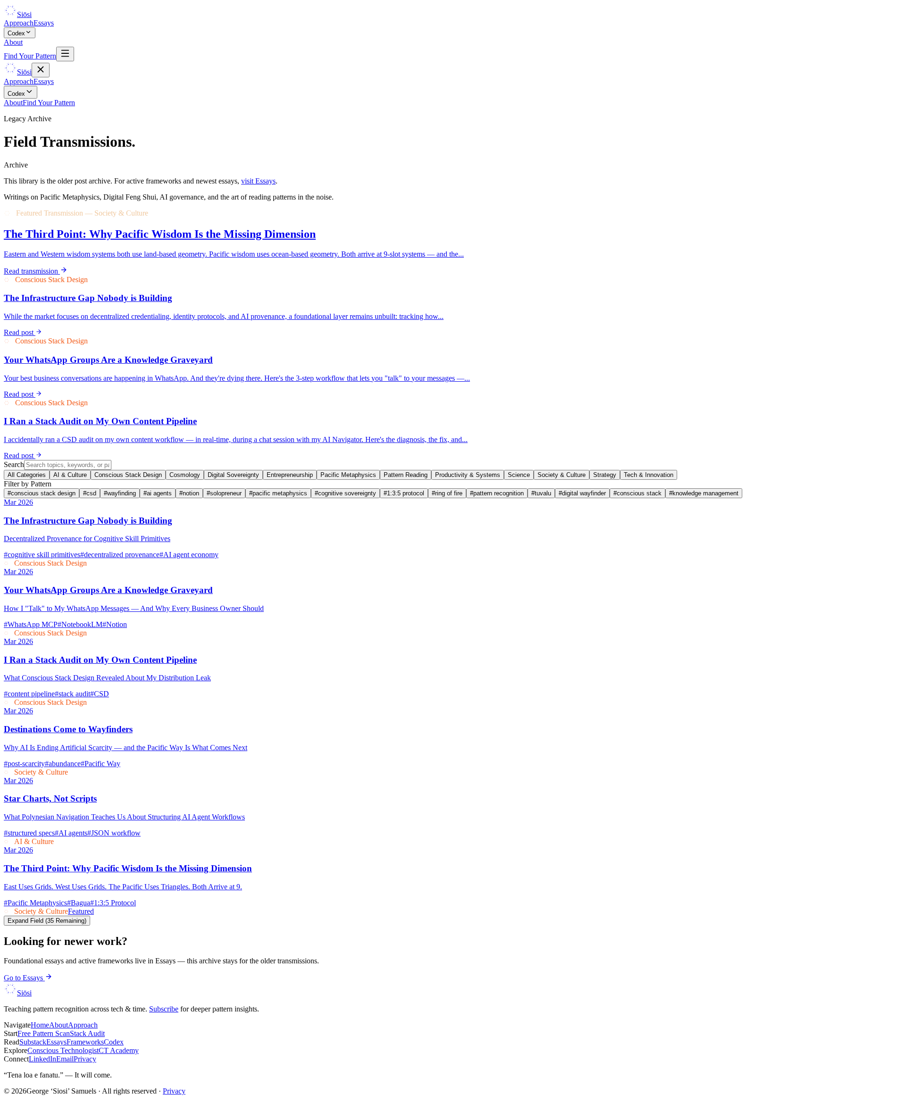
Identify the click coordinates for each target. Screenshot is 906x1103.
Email (65, 1059)
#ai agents (157, 493)
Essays (44, 23)
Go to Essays (24, 978)
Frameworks (85, 1042)
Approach (19, 23)
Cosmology (184, 474)
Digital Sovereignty (233, 474)
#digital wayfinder (582, 493)
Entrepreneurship (290, 474)
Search (14, 464)
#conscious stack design (42, 493)
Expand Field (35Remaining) (47, 920)
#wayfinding (120, 493)
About (13, 42)
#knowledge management (703, 493)
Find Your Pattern (30, 56)
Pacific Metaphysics (348, 474)
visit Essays (258, 181)
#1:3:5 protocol (404, 493)
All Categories (27, 474)
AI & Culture (70, 474)
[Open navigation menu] (65, 54)
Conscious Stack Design (128, 474)
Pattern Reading (406, 474)
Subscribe (163, 1009)
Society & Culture (561, 474)
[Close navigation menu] (41, 70)
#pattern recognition (497, 493)
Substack (32, 1042)
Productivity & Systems (467, 474)
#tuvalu (541, 493)
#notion (189, 493)
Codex (16, 33)
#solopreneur (224, 493)
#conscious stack (637, 493)
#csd (89, 493)
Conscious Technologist (63, 1050)
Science (519, 474)
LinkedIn (42, 1059)
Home (40, 1025)
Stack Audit (87, 1033)
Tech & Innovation (648, 474)
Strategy (604, 474)
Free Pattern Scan (43, 1033)
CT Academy (119, 1050)
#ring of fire (447, 493)
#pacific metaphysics (278, 493)
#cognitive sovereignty (345, 493)
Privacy (85, 1059)
